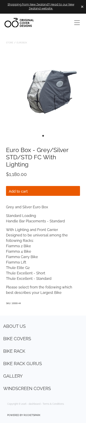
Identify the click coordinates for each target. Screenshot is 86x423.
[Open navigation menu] (77, 23)
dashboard (34, 403)
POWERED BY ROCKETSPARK (23, 415)
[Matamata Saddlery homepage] (36, 23)
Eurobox (22, 42)
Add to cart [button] (18, 190)
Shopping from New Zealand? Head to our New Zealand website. (41, 6)
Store (9, 42)
